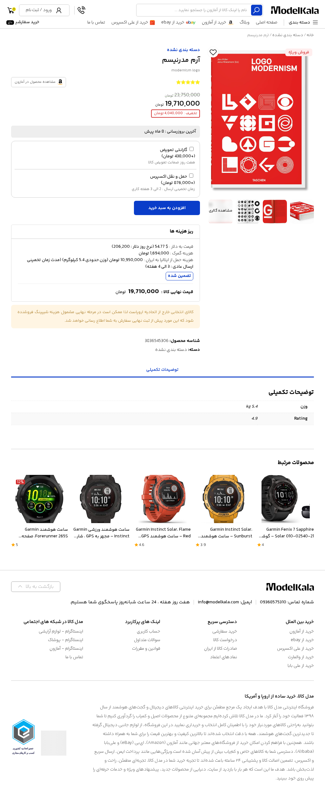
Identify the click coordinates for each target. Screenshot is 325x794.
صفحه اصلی (266, 22)
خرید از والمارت (301, 657)
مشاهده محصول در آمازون (35, 82)
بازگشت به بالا (40, 586)
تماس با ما (96, 22)
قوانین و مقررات (146, 648)
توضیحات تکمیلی (162, 369)
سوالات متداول (147, 640)
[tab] (162, 370)
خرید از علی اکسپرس (129, 22)
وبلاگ (244, 22)
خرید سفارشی (23, 22)
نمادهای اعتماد (223, 657)
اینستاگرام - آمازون (66, 648)
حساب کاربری (148, 631)
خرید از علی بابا (301, 665)
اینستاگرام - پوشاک (65, 640)
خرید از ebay (172, 22)
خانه (310, 35)
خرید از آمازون (214, 22)
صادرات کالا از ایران (220, 648)
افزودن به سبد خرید (167, 208)
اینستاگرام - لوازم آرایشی (61, 631)
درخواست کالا (225, 640)
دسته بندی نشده (287, 35)
